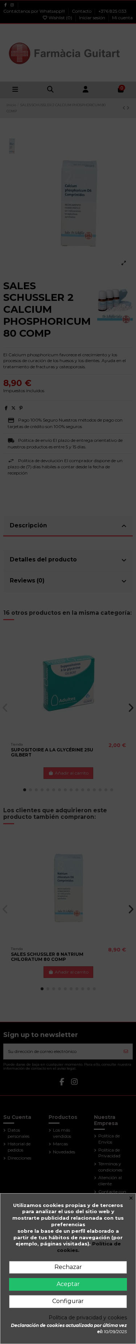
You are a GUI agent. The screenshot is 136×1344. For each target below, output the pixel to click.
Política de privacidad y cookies (88, 1318)
